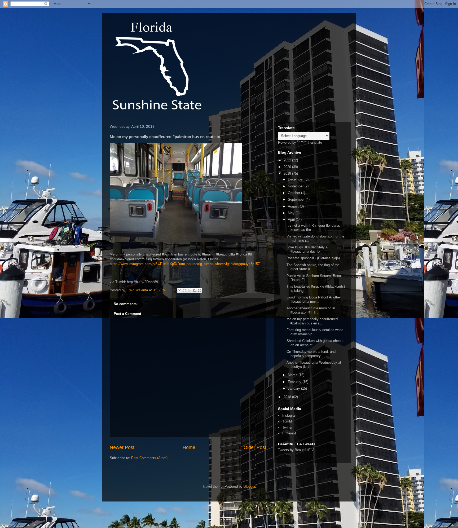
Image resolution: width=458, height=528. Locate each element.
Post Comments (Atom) (149, 458)
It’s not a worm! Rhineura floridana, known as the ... (313, 227)
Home (189, 447)
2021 (288, 160)
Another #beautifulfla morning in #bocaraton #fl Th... (311, 310)
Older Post (255, 447)
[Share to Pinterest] (199, 290)
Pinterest (289, 433)
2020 (288, 167)
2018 (288, 397)
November (296, 186)
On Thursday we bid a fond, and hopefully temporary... (311, 354)
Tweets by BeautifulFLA (296, 450)
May (292, 213)
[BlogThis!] (184, 290)
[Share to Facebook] (194, 290)
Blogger (249, 487)
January (294, 388)
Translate (315, 142)
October (294, 193)
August (294, 206)
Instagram (290, 415)
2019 (288, 173)
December (296, 179)
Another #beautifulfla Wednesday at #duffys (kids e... (314, 364)
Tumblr (287, 421)
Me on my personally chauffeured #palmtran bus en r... (312, 321)
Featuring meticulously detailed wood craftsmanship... (315, 332)
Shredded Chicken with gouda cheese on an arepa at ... (315, 343)
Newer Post (122, 447)
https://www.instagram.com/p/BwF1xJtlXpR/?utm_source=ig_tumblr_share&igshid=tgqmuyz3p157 (185, 264)
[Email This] (179, 290)
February (295, 382)
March (293, 375)
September (297, 199)
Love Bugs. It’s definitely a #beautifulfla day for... (307, 249)
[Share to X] (189, 290)
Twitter (287, 427)
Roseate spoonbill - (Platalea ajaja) (313, 258)
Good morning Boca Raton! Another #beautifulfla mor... (314, 299)
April (292, 220)
